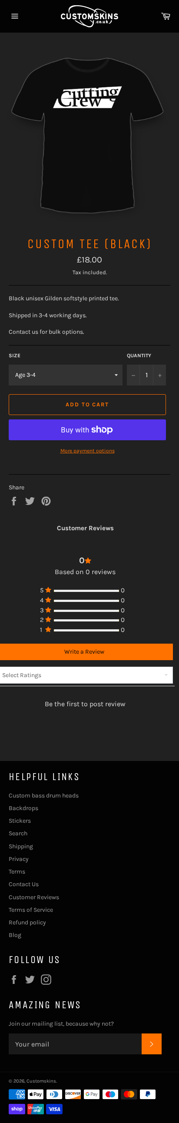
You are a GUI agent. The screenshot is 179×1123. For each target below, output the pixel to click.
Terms (17, 871)
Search (18, 833)
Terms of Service (31, 910)
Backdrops (23, 808)
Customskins (41, 1081)
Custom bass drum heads (44, 795)
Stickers (20, 820)
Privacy (19, 859)
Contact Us (24, 884)
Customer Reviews (34, 897)
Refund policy (27, 922)
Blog (15, 935)
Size (14, 355)
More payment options (87, 451)
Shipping (21, 846)
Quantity (139, 355)
